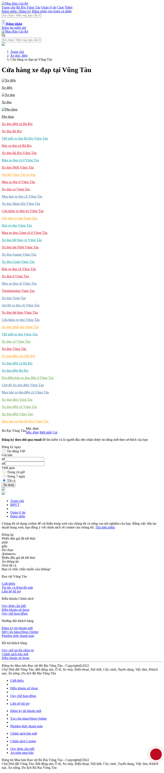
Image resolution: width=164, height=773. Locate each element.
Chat (60, 7)
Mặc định (32, 432)
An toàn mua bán (22, 752)
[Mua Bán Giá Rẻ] (15, 3)
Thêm (68, 7)
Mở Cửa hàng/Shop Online (20, 632)
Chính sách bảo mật (15, 654)
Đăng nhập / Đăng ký (16, 11)
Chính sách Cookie (23, 741)
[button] (82, 84)
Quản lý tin (48, 7)
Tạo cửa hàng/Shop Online (28, 718)
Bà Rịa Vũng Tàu (28, 7)
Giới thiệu (8, 583)
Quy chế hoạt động (15, 613)
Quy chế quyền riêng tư (18, 650)
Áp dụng (8, 484)
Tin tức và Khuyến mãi (17, 587)
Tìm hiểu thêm (105, 527)
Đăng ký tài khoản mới (17, 628)
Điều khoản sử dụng (15, 609)
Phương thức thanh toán (18, 636)
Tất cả (11, 480)
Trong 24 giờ (16, 472)
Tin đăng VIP (16, 451)
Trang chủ (8, 7)
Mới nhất (46, 432)
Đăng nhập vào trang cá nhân (52, 11)
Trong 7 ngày (16, 476)
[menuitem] (82, 84)
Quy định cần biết (14, 606)
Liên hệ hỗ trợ (11, 591)
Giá (55, 432)
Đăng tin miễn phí (14, 27)
